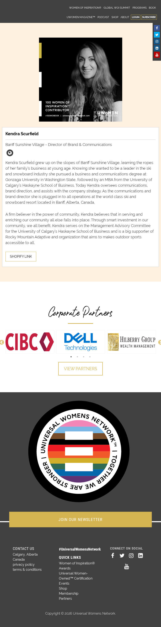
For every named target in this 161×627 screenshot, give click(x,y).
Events (64, 583)
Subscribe (149, 17)
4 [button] (90, 357)
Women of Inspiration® (85, 7)
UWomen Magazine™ (81, 17)
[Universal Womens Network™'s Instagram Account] (157, 41)
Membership (68, 594)
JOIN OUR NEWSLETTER (80, 519)
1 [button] (71, 357)
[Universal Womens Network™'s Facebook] (157, 28)
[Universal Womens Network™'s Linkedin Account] (157, 48)
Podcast (103, 17)
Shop (115, 17)
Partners (65, 599)
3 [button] (84, 357)
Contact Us (23, 548)
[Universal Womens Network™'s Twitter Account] (157, 35)
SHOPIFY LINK (21, 256)
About (125, 17)
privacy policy (24, 565)
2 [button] (77, 357)
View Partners (80, 368)
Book (152, 7)
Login (135, 17)
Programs (139, 7)
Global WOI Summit (117, 7)
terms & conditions (27, 570)
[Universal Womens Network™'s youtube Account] (157, 55)
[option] (29, 342)
